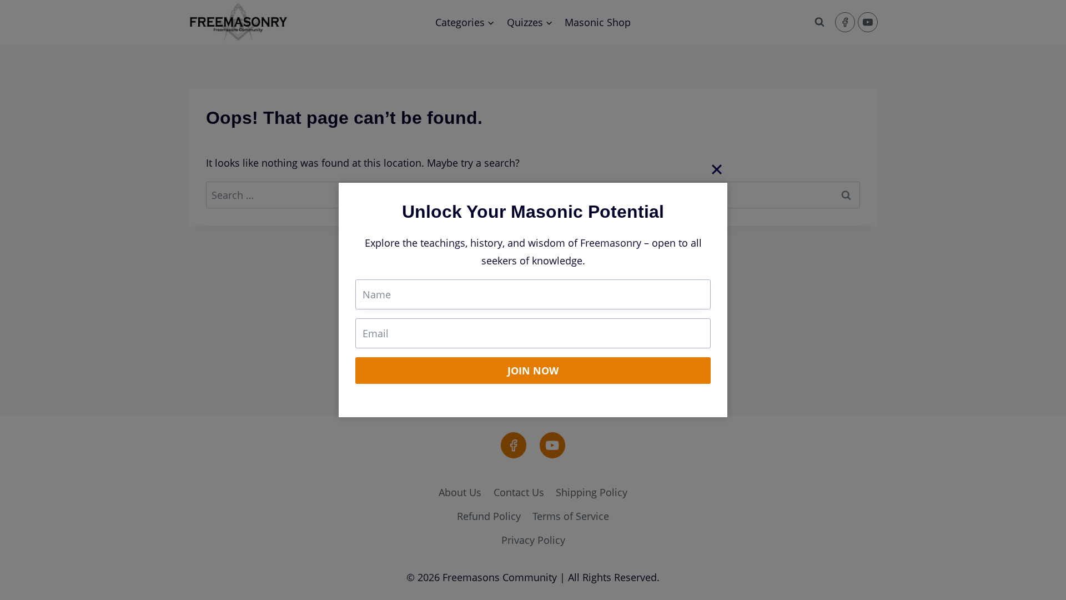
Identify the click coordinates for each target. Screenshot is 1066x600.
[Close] (716, 168)
